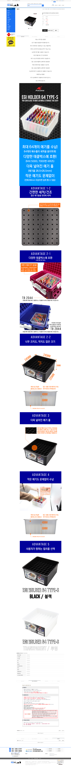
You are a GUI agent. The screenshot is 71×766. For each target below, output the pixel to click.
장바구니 (63, 0)
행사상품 (53, 5)
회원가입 (55, 0)
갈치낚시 (8, 29)
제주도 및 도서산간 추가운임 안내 (53, 754)
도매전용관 (8, 27)
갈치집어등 (31, 3)
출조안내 (56, 5)
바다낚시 (8, 10)
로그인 (52, 0)
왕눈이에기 (37, 3)
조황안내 (59, 5)
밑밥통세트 (40, 3)
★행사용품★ (9, 26)
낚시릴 (8, 15)
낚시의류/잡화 (9, 19)
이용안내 (40, 758)
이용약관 (32, 758)
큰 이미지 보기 (30, 28)
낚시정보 (63, 5)
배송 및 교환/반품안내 (34, 36)
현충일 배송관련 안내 (51, 753)
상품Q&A (58, 36)
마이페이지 (57, 0)
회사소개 (29, 758)
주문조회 (60, 0)
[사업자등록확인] (47, 761)
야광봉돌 (35, 3)
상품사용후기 (46, 36)
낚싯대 (8, 22)
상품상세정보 (22, 36)
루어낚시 (8, 12)
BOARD (26, 753)
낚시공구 (8, 17)
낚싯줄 (8, 24)
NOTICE (46, 753)
